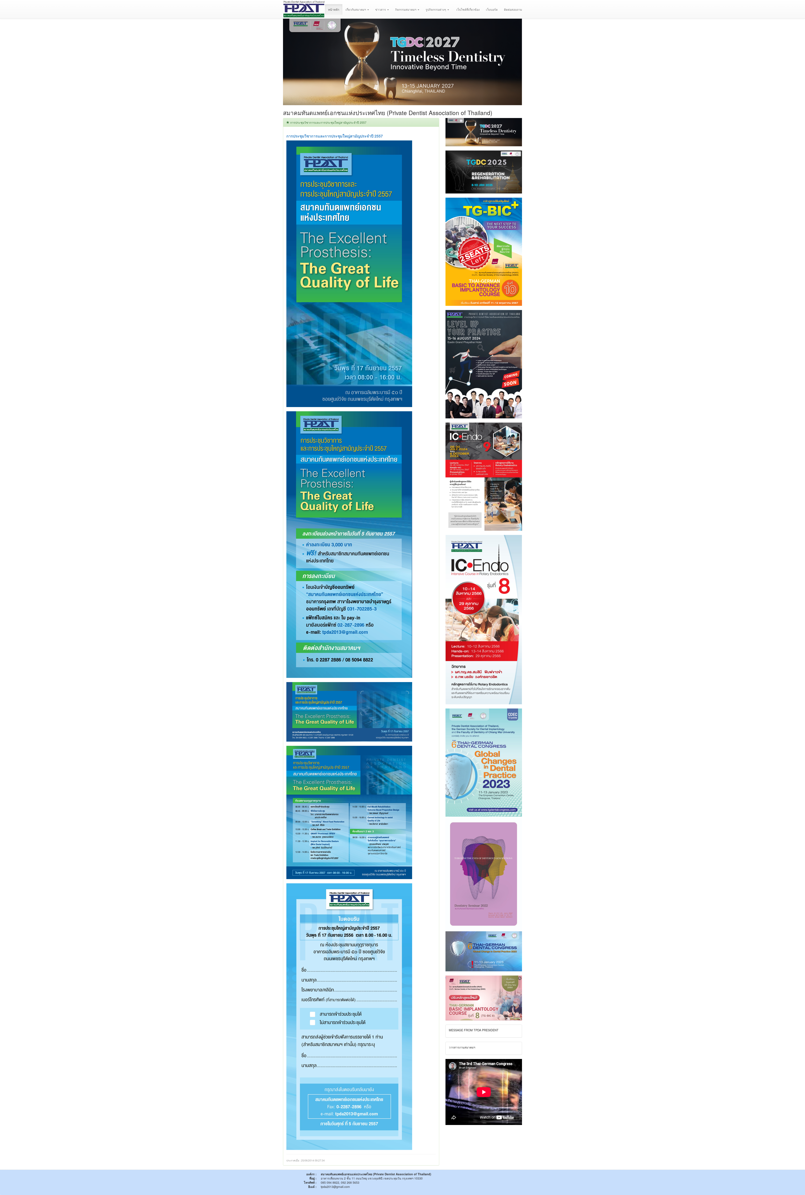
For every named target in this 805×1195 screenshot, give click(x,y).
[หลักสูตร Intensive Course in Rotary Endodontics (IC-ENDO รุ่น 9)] (483, 476)
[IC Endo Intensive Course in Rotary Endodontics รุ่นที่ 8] (483, 619)
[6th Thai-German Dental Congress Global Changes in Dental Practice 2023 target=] (483, 762)
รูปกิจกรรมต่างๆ (436, 9)
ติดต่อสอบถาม (513, 9)
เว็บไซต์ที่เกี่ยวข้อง (468, 9)
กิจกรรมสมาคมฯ (406, 9)
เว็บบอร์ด (492, 9)
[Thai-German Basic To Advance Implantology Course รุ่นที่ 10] (483, 251)
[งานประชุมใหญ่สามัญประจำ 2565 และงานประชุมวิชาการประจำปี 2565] (483, 873)
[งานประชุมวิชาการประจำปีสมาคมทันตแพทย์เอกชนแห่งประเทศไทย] (483, 364)
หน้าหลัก (333, 9)
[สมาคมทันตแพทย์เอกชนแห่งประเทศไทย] (304, 9)
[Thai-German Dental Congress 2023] (483, 951)
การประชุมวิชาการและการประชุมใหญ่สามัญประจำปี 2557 (334, 136)
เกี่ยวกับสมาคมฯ (356, 9)
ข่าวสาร (381, 9)
